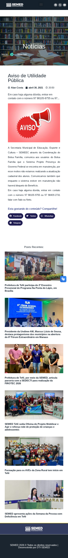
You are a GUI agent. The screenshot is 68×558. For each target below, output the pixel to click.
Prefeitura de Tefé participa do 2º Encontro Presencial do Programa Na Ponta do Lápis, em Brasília (31, 288)
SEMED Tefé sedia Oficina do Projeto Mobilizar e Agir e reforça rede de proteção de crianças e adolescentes (32, 427)
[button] (41, 4)
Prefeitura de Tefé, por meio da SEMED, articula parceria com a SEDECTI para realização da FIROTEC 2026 (31, 380)
